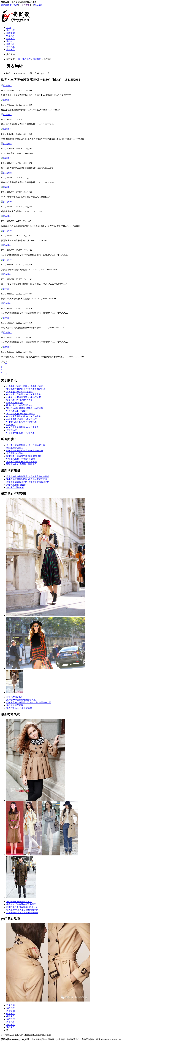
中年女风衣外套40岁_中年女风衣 (21, 422)
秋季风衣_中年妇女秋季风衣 (19, 400)
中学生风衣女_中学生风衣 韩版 (20, 459)
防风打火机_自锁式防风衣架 (19, 405)
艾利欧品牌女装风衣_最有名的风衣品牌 (24, 408)
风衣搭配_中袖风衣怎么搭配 (19, 392)
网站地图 (5, 5)
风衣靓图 (37, 59)
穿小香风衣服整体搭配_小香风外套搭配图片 (26, 479)
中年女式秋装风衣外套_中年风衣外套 (23, 397)
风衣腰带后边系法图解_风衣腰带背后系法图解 (27, 482)
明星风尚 (10, 36)
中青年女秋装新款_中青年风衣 (20, 433)
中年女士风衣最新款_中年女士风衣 (22, 427)
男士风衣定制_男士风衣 (17, 485)
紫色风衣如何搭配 (14, 403)
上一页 (4, 364)
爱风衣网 (10, 1005)
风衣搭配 (10, 33)
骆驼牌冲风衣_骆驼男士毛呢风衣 (21, 464)
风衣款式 (10, 41)
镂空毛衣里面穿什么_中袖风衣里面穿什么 (25, 389)
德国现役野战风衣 (14, 448)
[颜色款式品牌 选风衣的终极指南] (45, 668)
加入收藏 (38, 5)
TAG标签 (14, 5)
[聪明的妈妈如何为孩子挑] (35, 800)
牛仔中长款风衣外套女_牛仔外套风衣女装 (25, 445)
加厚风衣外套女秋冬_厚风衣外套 (21, 461)
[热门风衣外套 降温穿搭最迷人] (14, 692)
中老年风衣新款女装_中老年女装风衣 (23, 416)
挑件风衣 (10, 47)
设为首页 (25, 5)
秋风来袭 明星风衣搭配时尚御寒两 (22, 910)
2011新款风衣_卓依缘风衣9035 (20, 414)
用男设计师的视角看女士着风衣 (21, 700)
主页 (18, 59)
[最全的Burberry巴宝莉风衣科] (48, 1001)
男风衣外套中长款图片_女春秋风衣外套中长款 (27, 476)
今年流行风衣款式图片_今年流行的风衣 (24, 450)
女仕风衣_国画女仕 (15, 487)
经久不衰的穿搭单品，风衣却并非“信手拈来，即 (28, 702)
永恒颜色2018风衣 (14, 453)
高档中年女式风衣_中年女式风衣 (21, 419)
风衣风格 (10, 44)
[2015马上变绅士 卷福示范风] (21, 897)
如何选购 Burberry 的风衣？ (19, 901)
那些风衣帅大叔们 (14, 697)
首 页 (8, 27)
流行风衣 (10, 49)
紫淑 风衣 (10, 425)
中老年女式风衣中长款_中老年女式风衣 (24, 386)
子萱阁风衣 (11, 430)
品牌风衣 (10, 38)
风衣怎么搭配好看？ (15, 705)
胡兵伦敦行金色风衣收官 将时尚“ (21, 904)
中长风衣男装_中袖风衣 (17, 411)
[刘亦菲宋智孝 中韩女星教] (42, 855)
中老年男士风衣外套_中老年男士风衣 (23, 394)
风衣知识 (10, 30)
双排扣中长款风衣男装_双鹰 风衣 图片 (24, 456)
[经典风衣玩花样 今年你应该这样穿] (45, 615)
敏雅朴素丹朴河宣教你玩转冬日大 (22, 907)
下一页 (4, 374)
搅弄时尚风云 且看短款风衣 (19, 708)
